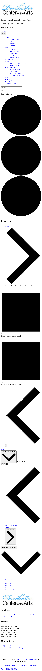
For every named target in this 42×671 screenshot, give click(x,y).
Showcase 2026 (15, 65)
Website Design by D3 (13, 665)
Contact (8, 82)
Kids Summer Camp (17, 51)
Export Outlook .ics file (13, 590)
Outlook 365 (9, 584)
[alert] (21, 313)
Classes (12, 49)
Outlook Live (10, 586)
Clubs (12, 55)
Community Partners (17, 75)
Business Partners (16, 73)
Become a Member (16, 69)
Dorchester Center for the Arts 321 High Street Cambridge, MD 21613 (17, 616)
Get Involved (10, 67)
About (7, 37)
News (7, 77)
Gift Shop (8, 80)
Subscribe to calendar (9, 547)
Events (7, 61)
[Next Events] (6, 445)
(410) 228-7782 (6, 646)
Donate (3, 31)
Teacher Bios (14, 57)
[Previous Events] (23, 443)
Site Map (14, 669)
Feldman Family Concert (18, 63)
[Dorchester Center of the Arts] (17, 14)
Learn (7, 47)
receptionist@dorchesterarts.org (12, 648)
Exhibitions (9, 59)
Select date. (21, 461)
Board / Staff (14, 39)
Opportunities (14, 71)
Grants (12, 41)
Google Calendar (11, 580)
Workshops (14, 53)
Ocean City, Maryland (29, 665)
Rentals (12, 43)
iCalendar (8, 582)
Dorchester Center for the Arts (26, 659)
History (12, 45)
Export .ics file (10, 588)
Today (3, 449)
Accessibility (5, 669)
